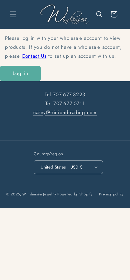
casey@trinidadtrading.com (65, 112)
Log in (20, 73)
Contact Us (34, 56)
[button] (13, 14)
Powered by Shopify (75, 194)
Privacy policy (111, 194)
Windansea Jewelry (39, 194)
